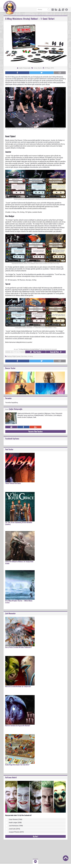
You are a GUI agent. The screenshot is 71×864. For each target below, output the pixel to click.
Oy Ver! (35, 836)
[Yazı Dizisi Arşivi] (63, 9)
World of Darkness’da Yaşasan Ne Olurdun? (17, 726)
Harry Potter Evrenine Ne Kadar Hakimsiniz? (18, 647)
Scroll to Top (65, 858)
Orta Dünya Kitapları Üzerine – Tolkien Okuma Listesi (18, 602)
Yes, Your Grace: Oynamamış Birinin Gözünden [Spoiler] (18, 523)
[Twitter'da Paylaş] (42, 72)
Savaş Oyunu (38, 68)
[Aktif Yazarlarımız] (59, 9)
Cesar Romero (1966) (15, 819)
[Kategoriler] (56, 9)
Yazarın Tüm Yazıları (35, 431)
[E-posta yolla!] (60, 72)
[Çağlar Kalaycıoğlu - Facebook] (23, 427)
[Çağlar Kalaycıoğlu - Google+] (35, 427)
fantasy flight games (14, 356)
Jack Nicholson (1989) (16, 825)
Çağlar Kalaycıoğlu (24, 68)
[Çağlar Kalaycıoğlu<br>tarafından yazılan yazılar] (11, 413)
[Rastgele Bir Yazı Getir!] (52, 9)
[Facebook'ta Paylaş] (17, 72)
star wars (24, 356)
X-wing (30, 356)
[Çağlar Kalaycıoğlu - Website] (11, 427)
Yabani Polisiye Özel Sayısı (13, 483)
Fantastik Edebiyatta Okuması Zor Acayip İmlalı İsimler (19, 562)
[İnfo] (66, 9)
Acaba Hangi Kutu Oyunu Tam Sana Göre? (17, 765)
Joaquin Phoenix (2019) (16, 832)
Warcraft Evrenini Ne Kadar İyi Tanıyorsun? (18, 686)
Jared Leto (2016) (14, 829)
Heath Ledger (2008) (15, 822)
